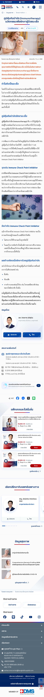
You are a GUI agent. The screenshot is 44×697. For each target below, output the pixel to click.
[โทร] (17, 7)
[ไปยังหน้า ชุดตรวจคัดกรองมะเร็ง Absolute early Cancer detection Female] (10, 460)
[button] (17, 7)
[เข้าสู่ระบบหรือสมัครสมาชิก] (28, 7)
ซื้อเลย (36, 447)
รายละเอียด (30, 429)
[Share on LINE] (33, 398)
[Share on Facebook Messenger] (23, 398)
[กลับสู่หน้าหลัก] (7, 7)
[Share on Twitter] (28, 398)
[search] (23, 7)
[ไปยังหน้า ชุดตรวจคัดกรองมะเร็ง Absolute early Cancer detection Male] (10, 441)
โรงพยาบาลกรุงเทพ (7, 591)
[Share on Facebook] (17, 398)
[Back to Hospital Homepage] (2, 13)
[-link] (4, 617)
